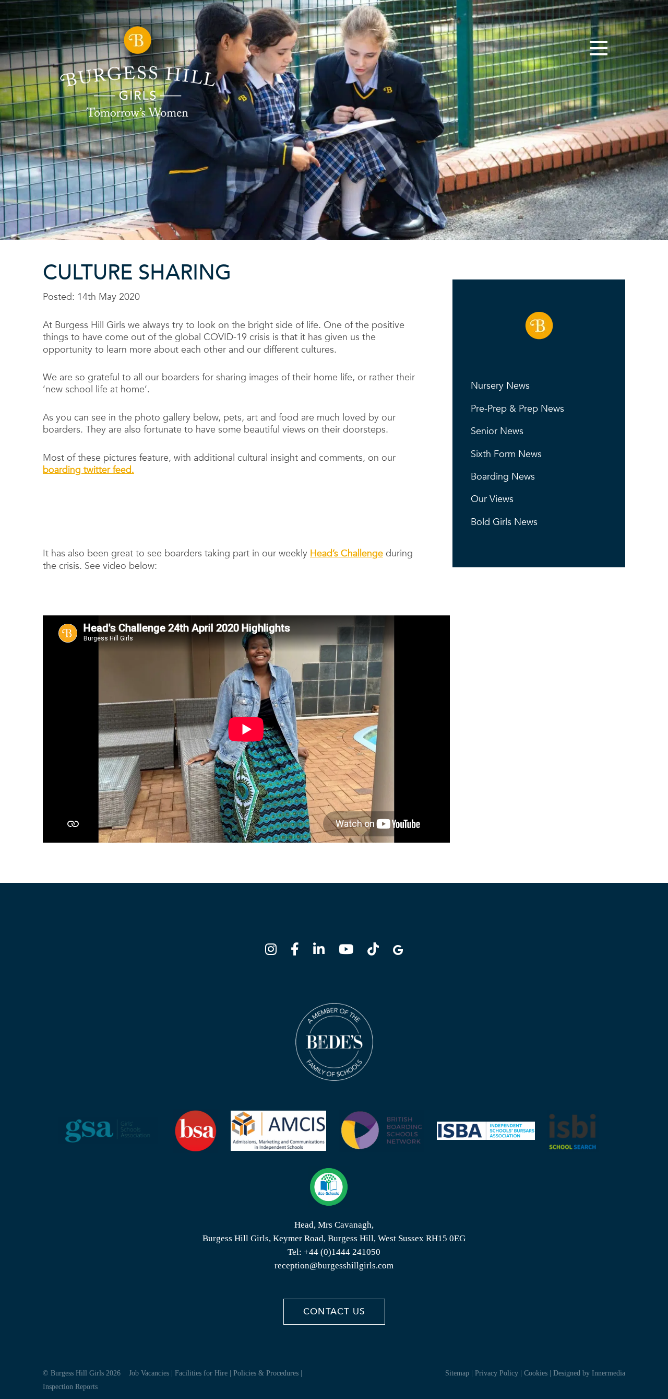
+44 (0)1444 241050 (342, 1252)
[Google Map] (398, 951)
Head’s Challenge (346, 553)
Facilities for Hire (201, 1373)
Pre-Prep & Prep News (517, 408)
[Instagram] (274, 951)
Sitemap (457, 1373)
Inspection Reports (70, 1387)
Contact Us (334, 1311)
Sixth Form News (506, 454)
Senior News (497, 431)
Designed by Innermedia (589, 1373)
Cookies (535, 1373)
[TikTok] (376, 951)
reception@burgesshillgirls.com (334, 1265)
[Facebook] (298, 951)
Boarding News (503, 476)
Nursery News (500, 385)
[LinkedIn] (322, 951)
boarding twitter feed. (88, 469)
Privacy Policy (496, 1373)
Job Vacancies (149, 1373)
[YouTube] (349, 951)
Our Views (492, 499)
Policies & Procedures (266, 1373)
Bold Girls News (504, 522)
